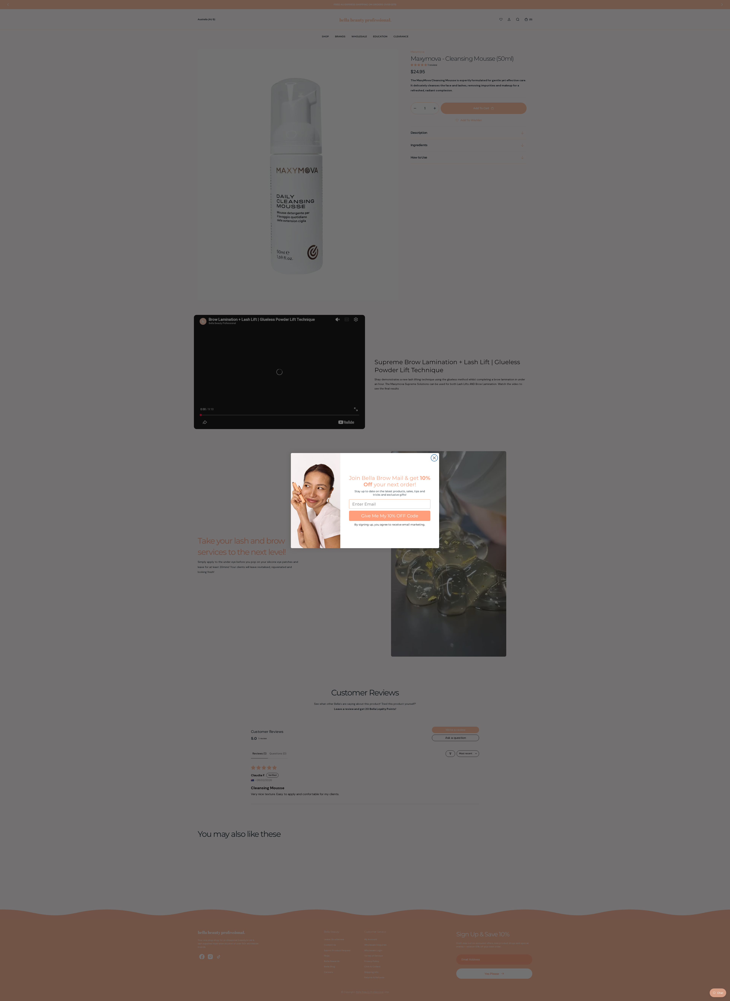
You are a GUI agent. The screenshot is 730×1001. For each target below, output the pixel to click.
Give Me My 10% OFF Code (389, 515)
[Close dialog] (434, 458)
